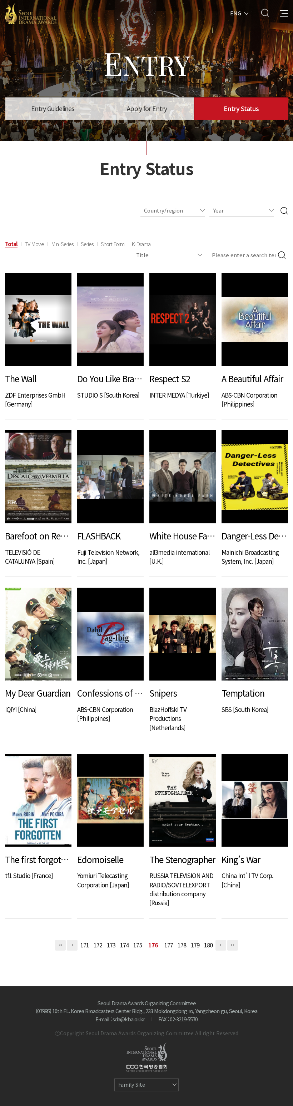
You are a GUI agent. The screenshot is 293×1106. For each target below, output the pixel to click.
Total (11, 244)
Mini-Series (62, 244)
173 (111, 945)
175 (137, 945)
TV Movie (34, 244)
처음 (60, 945)
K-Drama (140, 244)
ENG (235, 12)
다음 (220, 945)
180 (208, 945)
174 (124, 945)
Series (87, 244)
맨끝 (232, 945)
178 (182, 945)
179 (195, 945)
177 (168, 945)
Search (265, 13)
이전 (72, 945)
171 (84, 945)
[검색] (284, 210)
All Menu (284, 13)
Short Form (112, 244)
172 (98, 945)
